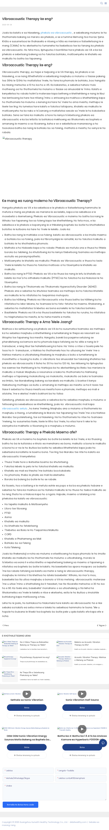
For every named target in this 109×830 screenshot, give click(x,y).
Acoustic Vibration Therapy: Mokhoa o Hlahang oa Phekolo (90, 658)
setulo (24, 408)
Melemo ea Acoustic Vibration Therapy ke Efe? (87, 643)
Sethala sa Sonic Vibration (27, 699)
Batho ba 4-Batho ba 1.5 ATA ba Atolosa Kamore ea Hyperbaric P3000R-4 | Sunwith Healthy (82, 737)
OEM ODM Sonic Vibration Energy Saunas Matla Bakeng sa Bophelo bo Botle (26, 737)
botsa (26, 707)
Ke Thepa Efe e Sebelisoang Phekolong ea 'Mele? (32, 673)
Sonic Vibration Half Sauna (82, 699)
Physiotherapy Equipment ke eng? (35, 657)
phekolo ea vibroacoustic (57, 32)
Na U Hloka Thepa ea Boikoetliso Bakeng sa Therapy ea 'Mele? (34, 643)
